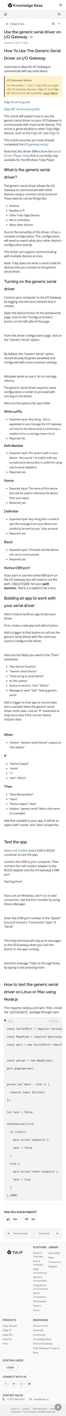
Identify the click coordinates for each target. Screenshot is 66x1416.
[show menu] (60, 5)
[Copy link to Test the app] (32, 842)
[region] (33, 1108)
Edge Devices (10, 1325)
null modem (20, 850)
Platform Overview (38, 1255)
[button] (18, 1233)
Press (52, 1409)
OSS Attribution (40, 1409)
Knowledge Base (42, 1339)
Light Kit (7, 1339)
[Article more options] (59, 24)
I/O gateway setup (36, 144)
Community (39, 1334)
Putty (43, 896)
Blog (35, 1352)
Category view (17, 24)
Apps (51, 1257)
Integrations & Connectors (40, 1287)
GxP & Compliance (39, 1295)
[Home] (25, 5)
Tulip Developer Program (46, 1348)
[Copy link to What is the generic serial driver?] (22, 177)
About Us (15, 1409)
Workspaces (39, 1301)
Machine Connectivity (40, 1279)
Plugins (37, 1305)
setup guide (32, 109)
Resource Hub (40, 1325)
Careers (26, 1409)
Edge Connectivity (40, 1271)
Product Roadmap (43, 1343)
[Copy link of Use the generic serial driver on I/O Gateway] (31, 37)
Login (10, 1367)
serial (19, 109)
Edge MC (9, 109)
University (38, 1330)
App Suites (54, 1253)
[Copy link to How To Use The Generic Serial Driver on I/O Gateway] (51, 58)
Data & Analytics (38, 1263)
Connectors (54, 1262)
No (33, 1219)
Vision (36, 1310)
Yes (15, 1219)
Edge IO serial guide (17, 102)
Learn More (50, 93)
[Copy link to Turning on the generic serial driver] (20, 289)
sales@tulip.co (41, 1399)
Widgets (52, 1266)
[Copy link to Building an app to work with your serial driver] (40, 606)
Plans (5, 1343)
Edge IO (54, 133)
